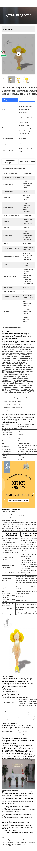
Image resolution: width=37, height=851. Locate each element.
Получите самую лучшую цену (14, 100)
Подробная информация (10, 162)
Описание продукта (27, 161)
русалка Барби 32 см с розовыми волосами (18, 842)
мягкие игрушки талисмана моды (14, 845)
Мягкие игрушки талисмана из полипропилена (19, 840)
